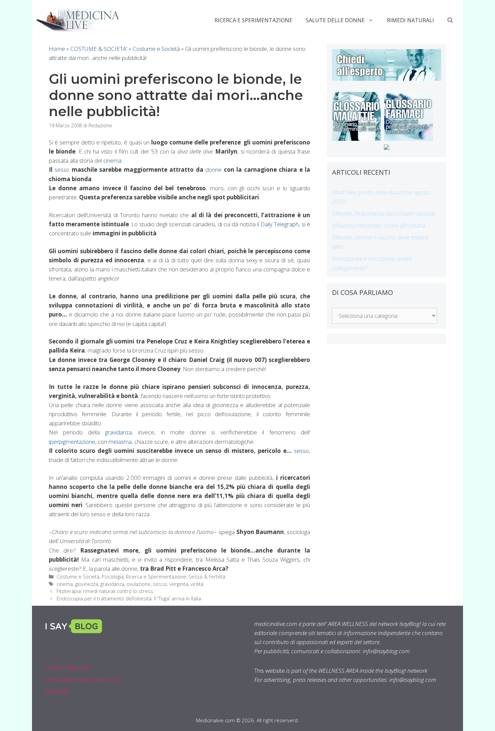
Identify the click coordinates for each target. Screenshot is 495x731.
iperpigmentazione (72, 441)
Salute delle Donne (335, 20)
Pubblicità (57, 691)
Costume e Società (156, 49)
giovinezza (86, 584)
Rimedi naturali (410, 20)
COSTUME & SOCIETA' (98, 49)
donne (213, 169)
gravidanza (118, 432)
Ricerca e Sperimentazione (253, 20)
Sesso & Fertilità (207, 576)
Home (57, 49)
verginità (178, 584)
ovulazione (139, 584)
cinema (112, 160)
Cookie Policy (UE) (68, 667)
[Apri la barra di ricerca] (450, 20)
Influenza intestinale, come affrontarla (378, 225)
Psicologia (113, 576)
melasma (120, 441)
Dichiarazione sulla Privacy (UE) (83, 679)
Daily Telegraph (280, 224)
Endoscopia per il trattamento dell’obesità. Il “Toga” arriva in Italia (129, 598)
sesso (62, 169)
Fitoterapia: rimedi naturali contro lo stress (105, 591)
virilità (197, 584)
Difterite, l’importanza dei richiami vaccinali (383, 213)
